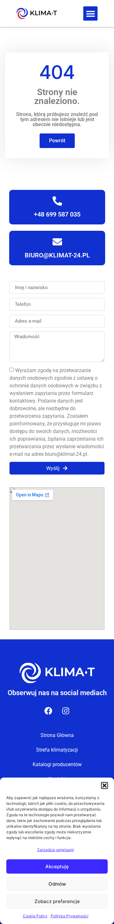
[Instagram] (66, 711)
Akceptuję (57, 866)
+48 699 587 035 (57, 214)
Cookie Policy (35, 916)
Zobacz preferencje (57, 901)
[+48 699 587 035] (57, 201)
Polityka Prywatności (69, 916)
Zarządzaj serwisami (55, 849)
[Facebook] (48, 711)
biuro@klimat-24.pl (57, 255)
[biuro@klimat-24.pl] (57, 242)
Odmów (57, 884)
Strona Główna (57, 735)
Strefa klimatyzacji (57, 750)
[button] (104, 785)
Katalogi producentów (57, 764)
